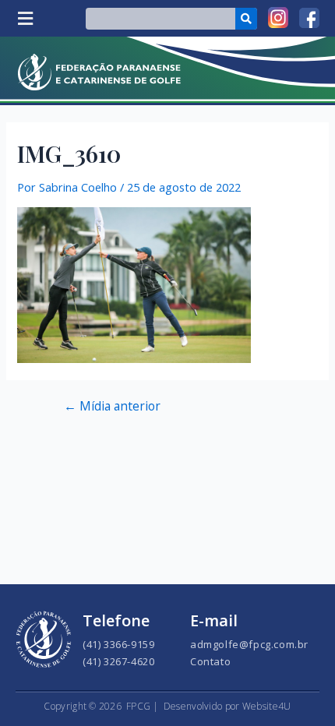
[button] (25, 18)
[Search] (246, 19)
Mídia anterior (112, 406)
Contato (210, 661)
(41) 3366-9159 (118, 644)
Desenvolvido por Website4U (227, 706)
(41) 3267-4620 (118, 661)
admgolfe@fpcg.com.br (249, 644)
